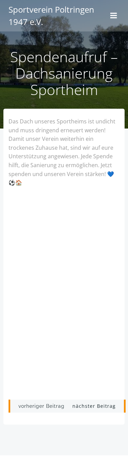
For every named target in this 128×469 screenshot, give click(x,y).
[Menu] (113, 16)
